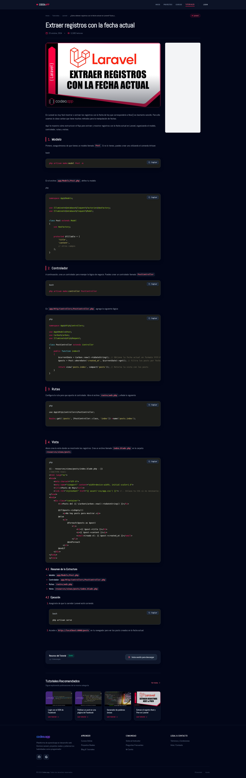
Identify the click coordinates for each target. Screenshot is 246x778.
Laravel (64, 16)
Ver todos (154, 683)
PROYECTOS (168, 4)
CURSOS (179, 4)
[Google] (46, 757)
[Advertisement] (182, 87)
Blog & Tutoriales (88, 749)
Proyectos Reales (88, 745)
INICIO (157, 4)
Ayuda (207, 772)
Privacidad (198, 772)
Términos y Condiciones (180, 741)
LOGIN (205, 4)
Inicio (47, 16)
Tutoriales (55, 16)
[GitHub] (39, 757)
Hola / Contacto (177, 745)
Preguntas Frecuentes (134, 745)
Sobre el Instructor (133, 741)
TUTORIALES (190, 4)
